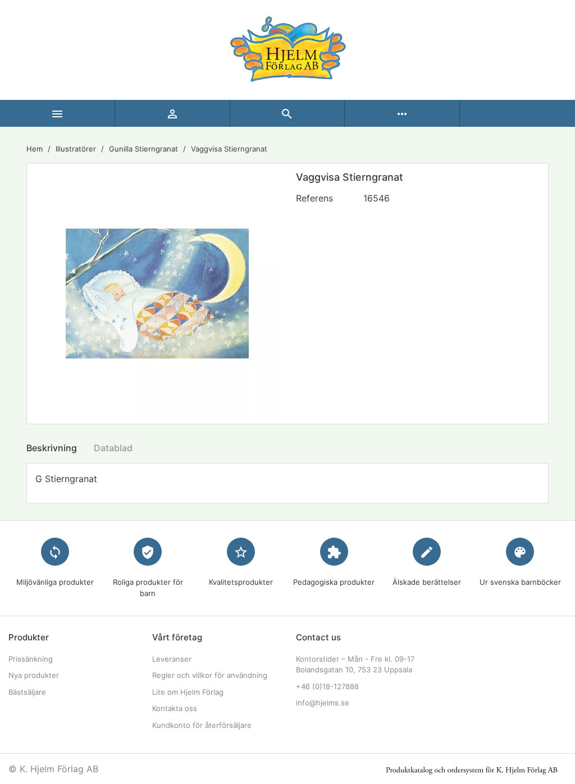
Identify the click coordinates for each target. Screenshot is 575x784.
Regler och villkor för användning (209, 675)
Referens (314, 198)
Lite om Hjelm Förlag (187, 691)
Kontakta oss (174, 708)
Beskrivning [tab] (51, 447)
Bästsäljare (27, 691)
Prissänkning (30, 658)
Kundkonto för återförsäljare (202, 725)
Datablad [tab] (113, 447)
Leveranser (171, 658)
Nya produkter (33, 675)
